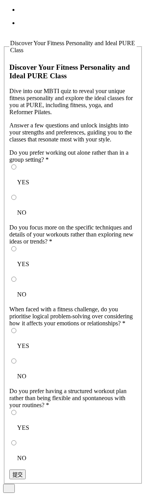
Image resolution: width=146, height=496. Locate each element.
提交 (17, 475)
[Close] (9, 488)
